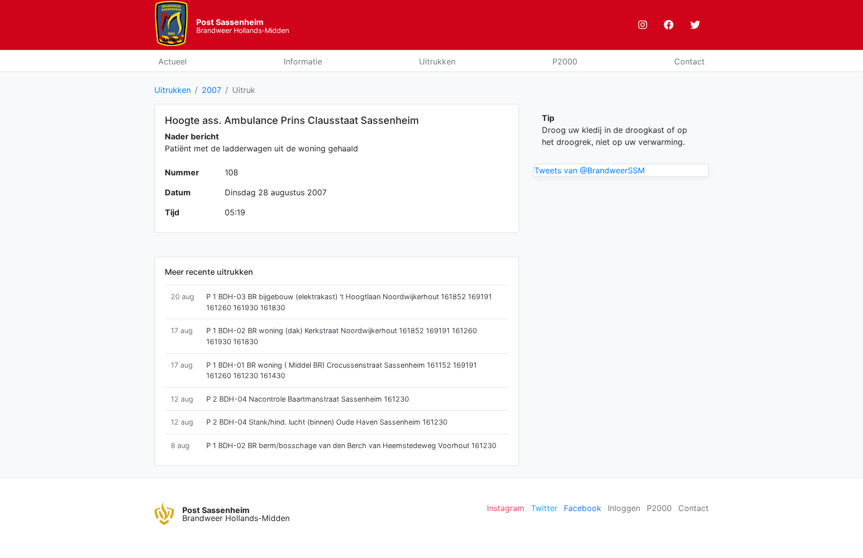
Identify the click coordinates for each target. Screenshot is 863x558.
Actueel (172, 61)
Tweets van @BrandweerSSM (589, 170)
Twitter (544, 508)
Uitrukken (437, 61)
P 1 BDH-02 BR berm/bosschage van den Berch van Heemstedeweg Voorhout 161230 (351, 445)
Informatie (303, 61)
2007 (211, 90)
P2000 (564, 61)
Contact (689, 61)
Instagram (505, 508)
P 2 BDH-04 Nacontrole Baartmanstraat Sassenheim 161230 (307, 399)
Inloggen (624, 508)
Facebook (582, 508)
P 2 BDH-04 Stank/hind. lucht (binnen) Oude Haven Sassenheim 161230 (326, 422)
